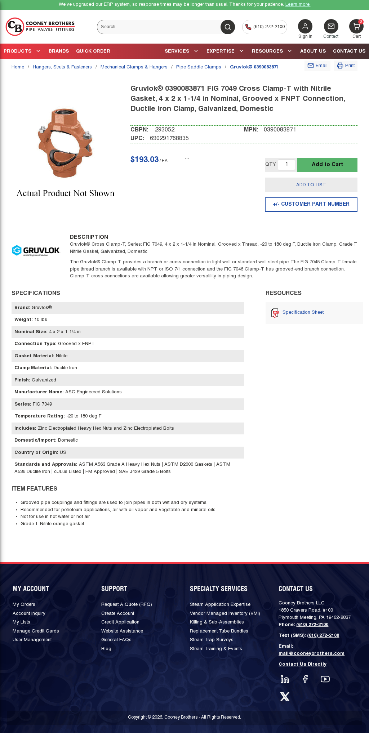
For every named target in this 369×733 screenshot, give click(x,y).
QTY (270, 164)
